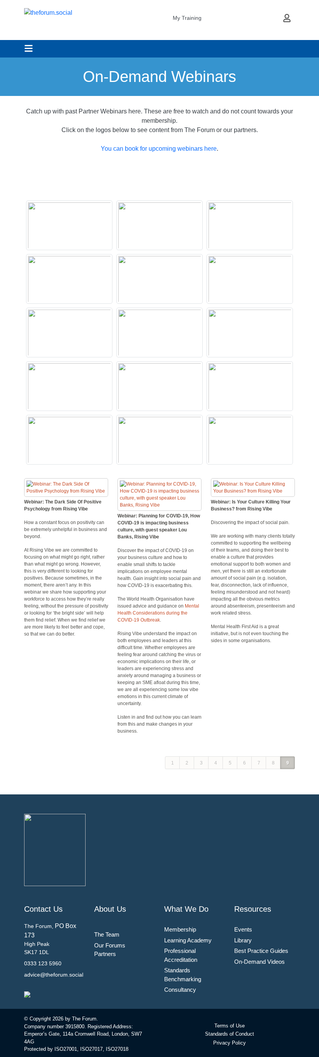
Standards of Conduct (229, 1034)
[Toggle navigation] (28, 48)
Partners (105, 954)
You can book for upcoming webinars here (159, 148)
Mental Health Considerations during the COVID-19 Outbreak (158, 613)
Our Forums (109, 945)
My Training (187, 18)
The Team (106, 934)
